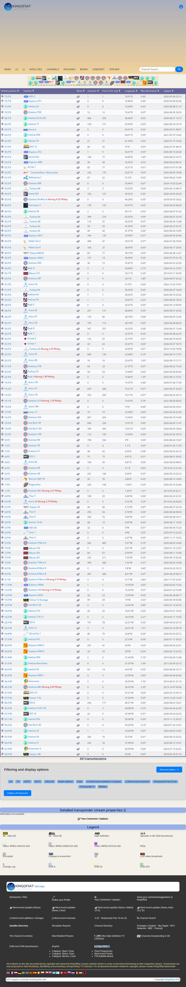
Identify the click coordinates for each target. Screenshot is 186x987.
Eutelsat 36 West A (38, 199)
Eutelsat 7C (34, 451)
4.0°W (8, 532)
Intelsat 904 (34, 657)
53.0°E (8, 162)
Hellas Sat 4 (35, 247)
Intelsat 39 (33, 140)
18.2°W (8, 617)
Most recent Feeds (103, 953)
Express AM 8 (36, 595)
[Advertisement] (93, 39)
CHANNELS (53, 69)
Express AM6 (35, 162)
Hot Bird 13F (35, 422)
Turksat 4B (34, 188)
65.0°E (8, 129)
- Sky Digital (162, 925)
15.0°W (8, 599)
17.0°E (8, 412)
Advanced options (169, 769)
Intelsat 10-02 (35, 522)
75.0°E (8, 96)
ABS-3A (33, 527)
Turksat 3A (34, 230)
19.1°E (8, 400)
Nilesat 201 (34, 557)
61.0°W (8, 748)
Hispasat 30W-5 (36, 645)
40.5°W (8, 702)
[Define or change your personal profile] (181, 7)
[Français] (12, 973)
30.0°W (8, 645)
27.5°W (8, 639)
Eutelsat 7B (34, 445)
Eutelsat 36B (35, 183)
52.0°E (8, 172)
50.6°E (8, 199)
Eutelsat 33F (35, 278)
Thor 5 (32, 511)
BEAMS (84, 69)
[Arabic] (61, 973)
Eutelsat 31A (35, 400)
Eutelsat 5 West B (37, 542)
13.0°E (8, 423)
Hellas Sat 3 (35, 240)
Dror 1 (32, 532)
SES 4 (32, 622)
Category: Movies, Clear (64, 956)
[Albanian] (84, 973)
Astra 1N (33, 394)
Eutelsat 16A (35, 417)
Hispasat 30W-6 (36, 651)
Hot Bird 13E (35, 604)
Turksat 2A (34, 348)
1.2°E (7, 490)
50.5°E (8, 183)
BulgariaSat (35, 484)
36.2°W (8, 681)
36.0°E (8, 257)
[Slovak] (50, 973)
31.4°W (8, 657)
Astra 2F (33, 316)
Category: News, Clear (63, 953)
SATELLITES (35, 69)
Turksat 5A (34, 289)
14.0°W (8, 595)
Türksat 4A (34, 216)
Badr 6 (31, 376)
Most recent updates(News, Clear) (63, 909)
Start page (39, 886)
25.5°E (8, 344)
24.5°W (8, 628)
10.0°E (8, 434)
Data (79, 781)
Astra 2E (33, 310)
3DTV (38, 781)
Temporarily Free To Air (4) (113, 918)
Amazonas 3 (35, 748)
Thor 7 (32, 496)
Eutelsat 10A (35, 589)
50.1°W (8, 719)
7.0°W (8, 548)
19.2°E (8, 382)
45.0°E (8, 211)
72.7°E (8, 101)
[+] (17, 69)
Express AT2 (35, 151)
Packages (142, 925)
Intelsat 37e (34, 610)
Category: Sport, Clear (63, 951)
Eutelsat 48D (35, 686)
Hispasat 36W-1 (36, 675)
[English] (8, 973)
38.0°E (8, 253)
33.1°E (8, 273)
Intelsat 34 (33, 736)
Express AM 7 (36, 235)
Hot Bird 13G (35, 428)
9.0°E (7, 440)
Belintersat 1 (35, 177)
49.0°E (8, 193)
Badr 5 (31, 304)
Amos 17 (32, 412)
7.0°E (7, 445)
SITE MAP (114, 69)
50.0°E (8, 188)
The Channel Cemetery (21, 936)
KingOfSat (170, 979)
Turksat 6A (34, 226)
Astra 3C (33, 354)
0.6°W (8, 501)
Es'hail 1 (32, 343)
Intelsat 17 (33, 124)
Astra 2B (33, 501)
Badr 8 (31, 328)
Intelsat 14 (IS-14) (37, 708)
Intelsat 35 (33, 669)
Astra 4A (33, 461)
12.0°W (8, 590)
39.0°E (8, 241)
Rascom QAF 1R (37, 478)
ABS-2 (32, 96)
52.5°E (8, 167)
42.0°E (8, 216)
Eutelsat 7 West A (37, 562)
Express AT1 (35, 101)
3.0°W (8, 527)
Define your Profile (61, 900)
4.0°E (7, 468)
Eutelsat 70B (35, 112)
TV (18, 781)
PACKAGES (69, 69)
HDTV (27, 781)
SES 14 (32, 713)
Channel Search (147, 918)
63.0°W (8, 754)
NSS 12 (33, 146)
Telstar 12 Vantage (38, 599)
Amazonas (34, 681)
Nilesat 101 (34, 273)
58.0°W (8, 742)
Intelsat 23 (33, 730)
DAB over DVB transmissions (23, 946)
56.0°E (8, 151)
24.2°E (8, 348)
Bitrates (102, 786)
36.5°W (8, 687)
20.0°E (8, 371)
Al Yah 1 (32, 167)
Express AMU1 (36, 257)
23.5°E (8, 354)
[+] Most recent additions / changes (104, 781)
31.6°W (8, 663)
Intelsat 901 (34, 639)
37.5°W (8, 692)
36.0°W (8, 675)
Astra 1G (33, 284)
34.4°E (8, 268)
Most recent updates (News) (26, 907)
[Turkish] (65, 973)
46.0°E (8, 205)
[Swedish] (23, 973)
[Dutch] (15, 973)
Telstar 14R (35, 754)
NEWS (7, 69)
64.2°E (8, 134)
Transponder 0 (87, 786)
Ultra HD (49, 781)
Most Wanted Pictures (62, 936)
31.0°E (8, 289)
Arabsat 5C (33, 371)
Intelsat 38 (33, 211)
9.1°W (8, 579)
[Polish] (42, 973)
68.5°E (8, 118)
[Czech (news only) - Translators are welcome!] (46, 973)
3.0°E (7, 473)
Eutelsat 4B (34, 467)
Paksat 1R (35, 507)
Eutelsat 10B (35, 434)
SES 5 (32, 456)
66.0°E (8, 124)
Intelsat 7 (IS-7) (35, 616)
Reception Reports (61, 925)
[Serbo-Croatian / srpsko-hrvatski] (73, 973)
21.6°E (8, 366)
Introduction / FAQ (18, 897)
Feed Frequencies (103, 951)
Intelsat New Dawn (37, 663)
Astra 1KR (33, 406)
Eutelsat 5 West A (37, 579)
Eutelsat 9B (34, 439)
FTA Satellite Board (103, 956)
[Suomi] (57, 973)
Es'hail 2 (32, 338)
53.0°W (8, 730)
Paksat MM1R (37, 253)
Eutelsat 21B (35, 366)
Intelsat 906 (34, 134)
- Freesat (157, 928)
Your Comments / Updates (94, 819)
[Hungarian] (80, 973)
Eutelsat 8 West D (37, 568)
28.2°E (8, 310)
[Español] (35, 973)
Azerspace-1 (35, 205)
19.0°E (8, 406)
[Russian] (69, 973)
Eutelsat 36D (35, 262)
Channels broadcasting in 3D (155, 936)
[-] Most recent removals (137, 781)
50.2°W (8, 725)
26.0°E (8, 328)
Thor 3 (32, 537)
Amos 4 (32, 129)
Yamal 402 (33, 156)
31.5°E (8, 284)
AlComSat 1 (35, 633)
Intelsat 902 (34, 719)
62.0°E (8, 141)
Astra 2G (33, 322)
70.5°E (8, 112)
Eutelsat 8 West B (37, 573)
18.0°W (8, 611)
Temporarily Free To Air (165, 781)
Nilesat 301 (34, 552)
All (10, 781)
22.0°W (8, 622)
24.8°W (8, 633)
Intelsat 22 (33, 106)
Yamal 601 (33, 193)
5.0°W (8, 543)
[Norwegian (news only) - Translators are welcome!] (27, 973)
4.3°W (8, 537)
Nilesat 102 (34, 548)
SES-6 (32, 702)
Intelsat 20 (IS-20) (37, 118)
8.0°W (8, 568)
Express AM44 (36, 584)
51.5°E (8, 177)
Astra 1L (33, 627)
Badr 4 (31, 268)
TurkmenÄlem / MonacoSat (44, 172)
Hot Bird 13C (35, 724)
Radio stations (65, 781)
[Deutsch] (19, 973)
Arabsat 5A (33, 299)
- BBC (149, 928)
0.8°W (8, 496)
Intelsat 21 (33, 742)
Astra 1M (33, 382)
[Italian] (38, 973)
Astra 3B (33, 360)
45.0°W (8, 708)
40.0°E (8, 235)
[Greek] (54, 973)
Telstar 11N (35, 697)
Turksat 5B (34, 221)
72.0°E (8, 106)
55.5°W (8, 736)
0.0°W (8, 507)
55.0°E (8, 157)
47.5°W (8, 713)
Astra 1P (33, 388)
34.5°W (8, 669)
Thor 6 (32, 516)
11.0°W (8, 584)
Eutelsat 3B (34, 473)
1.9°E (7, 484)
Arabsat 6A (33, 294)
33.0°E (8, 278)
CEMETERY (98, 69)
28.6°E (8, 305)
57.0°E (8, 146)
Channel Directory (103, 925)
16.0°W (8, 605)
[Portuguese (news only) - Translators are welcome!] (31, 973)
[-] (24, 69)
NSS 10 (33, 692)
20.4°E (8, 377)
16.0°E (8, 417)
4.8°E (7, 456)
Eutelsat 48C (35, 490)
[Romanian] (76, 973)
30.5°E (8, 294)
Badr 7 (31, 333)
